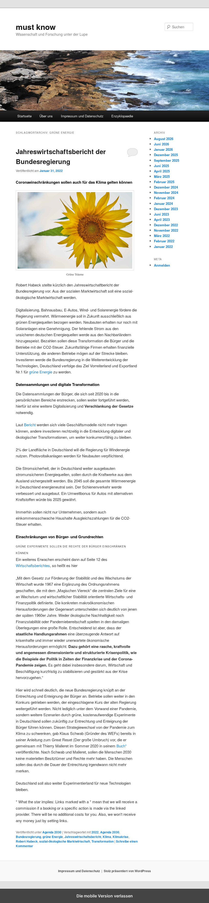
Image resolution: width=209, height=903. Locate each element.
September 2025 (166, 160)
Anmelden (162, 265)
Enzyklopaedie (122, 116)
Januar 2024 (163, 203)
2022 (95, 832)
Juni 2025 (161, 165)
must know (36, 26)
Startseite (24, 116)
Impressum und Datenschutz (82, 116)
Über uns (46, 116)
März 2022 (162, 235)
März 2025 (162, 176)
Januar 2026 (163, 149)
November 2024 (166, 192)
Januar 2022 (163, 246)
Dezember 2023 (166, 208)
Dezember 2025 (166, 154)
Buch (120, 745)
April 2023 (162, 219)
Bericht (30, 424)
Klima (107, 836)
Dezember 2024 (166, 187)
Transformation (103, 841)
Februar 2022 (164, 241)
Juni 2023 (161, 214)
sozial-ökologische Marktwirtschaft (64, 841)
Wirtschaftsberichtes (33, 565)
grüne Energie (40, 371)
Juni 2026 (161, 144)
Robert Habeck (27, 841)
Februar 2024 (164, 197)
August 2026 (163, 138)
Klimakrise (120, 836)
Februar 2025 (164, 181)
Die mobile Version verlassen (104, 895)
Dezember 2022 (166, 224)
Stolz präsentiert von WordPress (127, 871)
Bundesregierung (28, 836)
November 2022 (166, 230)
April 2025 (162, 171)
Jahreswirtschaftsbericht (82, 836)
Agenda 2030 (51, 832)
